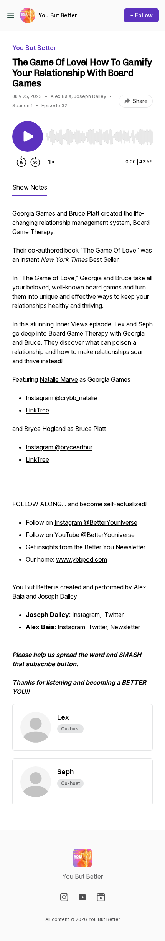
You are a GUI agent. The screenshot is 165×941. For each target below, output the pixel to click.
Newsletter (125, 627)
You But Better (57, 15)
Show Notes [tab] (29, 187)
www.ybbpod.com (81, 559)
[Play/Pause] (27, 136)
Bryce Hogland (45, 428)
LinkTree (37, 410)
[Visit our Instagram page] (64, 897)
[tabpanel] (82, 456)
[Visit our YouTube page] (82, 897)
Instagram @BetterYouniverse (95, 522)
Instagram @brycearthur (59, 447)
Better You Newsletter (114, 547)
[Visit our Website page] (101, 897)
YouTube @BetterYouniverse (94, 535)
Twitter (114, 614)
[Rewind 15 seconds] (21, 161)
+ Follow (141, 15)
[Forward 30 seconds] (35, 161)
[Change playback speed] (51, 161)
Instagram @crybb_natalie (61, 398)
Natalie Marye (59, 379)
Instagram (86, 614)
